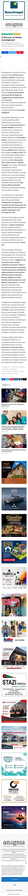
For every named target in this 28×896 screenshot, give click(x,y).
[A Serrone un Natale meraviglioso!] (14, 62)
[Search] (26, 25)
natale (3, 373)
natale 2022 (9, 373)
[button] (26, 863)
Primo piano (17, 34)
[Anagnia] (14, 24)
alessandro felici (6, 367)
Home (2, 30)
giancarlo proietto (6, 371)
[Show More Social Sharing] (25, 52)
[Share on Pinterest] (19, 52)
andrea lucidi (15, 367)
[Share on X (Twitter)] (12, 52)
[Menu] (2, 25)
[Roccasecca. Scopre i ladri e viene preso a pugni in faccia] (14, 395)
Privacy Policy (17, 894)
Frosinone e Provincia (7, 34)
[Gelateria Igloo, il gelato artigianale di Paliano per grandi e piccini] (14, 441)
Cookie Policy (10, 894)
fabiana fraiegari (13, 369)
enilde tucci (5, 369)
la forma (21, 371)
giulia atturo (15, 371)
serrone (16, 373)
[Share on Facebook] (5, 52)
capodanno (21, 367)
